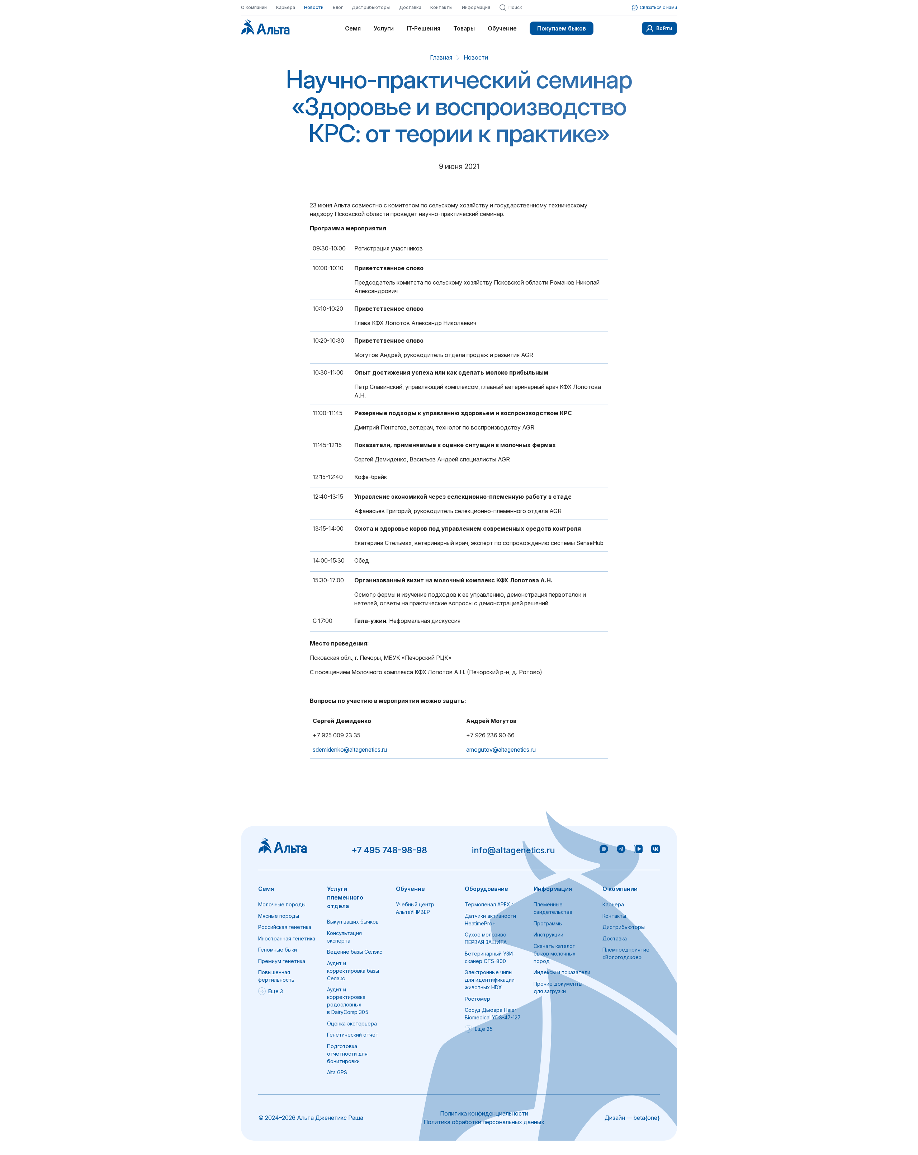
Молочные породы (282, 904)
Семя (353, 28)
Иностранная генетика (286, 938)
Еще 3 (275, 991)
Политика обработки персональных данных (483, 1122)
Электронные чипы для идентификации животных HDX (490, 979)
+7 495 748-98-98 (389, 850)
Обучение (502, 28)
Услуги (384, 28)
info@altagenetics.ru (513, 850)
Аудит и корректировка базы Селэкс (353, 970)
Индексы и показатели (562, 972)
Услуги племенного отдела (345, 897)
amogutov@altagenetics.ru (501, 749)
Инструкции (548, 934)
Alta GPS (337, 1072)
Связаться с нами (658, 7)
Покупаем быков (561, 28)
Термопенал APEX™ (489, 904)
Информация (476, 7)
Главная (441, 57)
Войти (664, 28)
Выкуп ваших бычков (353, 922)
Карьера (285, 7)
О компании (254, 7)
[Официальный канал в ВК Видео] (638, 850)
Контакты (441, 7)
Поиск (515, 7)
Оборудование (486, 888)
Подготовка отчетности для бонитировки (347, 1053)
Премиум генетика (281, 961)
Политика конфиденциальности (484, 1113)
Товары (464, 28)
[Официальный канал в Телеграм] (621, 850)
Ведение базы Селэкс (354, 952)
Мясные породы (278, 916)
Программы (548, 923)
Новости (313, 7)
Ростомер (477, 999)
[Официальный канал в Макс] (604, 850)
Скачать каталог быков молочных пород (555, 953)
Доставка (410, 7)
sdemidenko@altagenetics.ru (350, 749)
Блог (338, 7)
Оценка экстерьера (352, 1023)
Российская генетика (284, 927)
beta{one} (647, 1117)
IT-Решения (423, 28)
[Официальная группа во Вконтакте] (655, 850)
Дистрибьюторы (371, 7)
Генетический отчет (352, 1035)
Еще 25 (484, 1029)
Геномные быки (277, 950)
